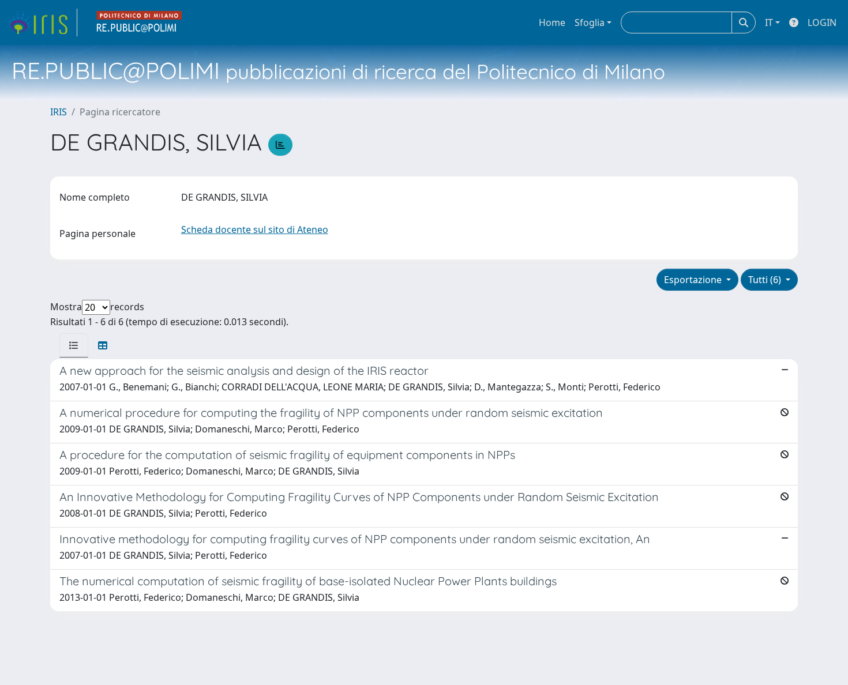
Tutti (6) (765, 279)
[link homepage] (42, 22)
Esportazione (694, 279)
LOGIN (822, 22)
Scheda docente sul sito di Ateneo (254, 229)
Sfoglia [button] (590, 22)
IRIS (58, 112)
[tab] (73, 345)
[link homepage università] (140, 22)
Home (552, 22)
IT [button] (769, 22)
